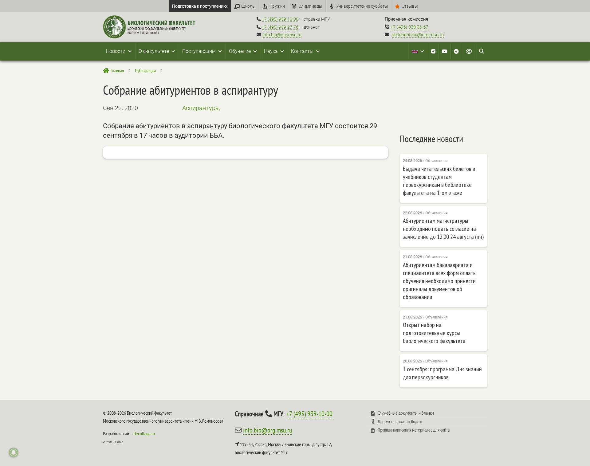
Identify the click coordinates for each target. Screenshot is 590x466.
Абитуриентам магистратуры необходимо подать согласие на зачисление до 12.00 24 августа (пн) (443, 229)
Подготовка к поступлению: (200, 6)
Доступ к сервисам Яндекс (400, 421)
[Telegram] (456, 51)
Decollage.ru (144, 433)
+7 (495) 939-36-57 (409, 27)
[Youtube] (444, 51)
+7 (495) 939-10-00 (280, 19)
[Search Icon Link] (481, 51)
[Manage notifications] (13, 452)
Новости (115, 51)
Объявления (436, 160)
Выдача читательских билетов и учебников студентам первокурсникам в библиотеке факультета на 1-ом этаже (439, 181)
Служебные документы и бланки (406, 413)
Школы (248, 6)
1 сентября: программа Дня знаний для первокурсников (442, 373)
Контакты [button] (302, 51)
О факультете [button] (154, 51)
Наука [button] (271, 51)
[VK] (433, 51)
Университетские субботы (362, 6)
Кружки (277, 6)
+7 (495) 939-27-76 (280, 27)
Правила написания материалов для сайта (414, 430)
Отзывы (410, 6)
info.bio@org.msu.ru (282, 34)
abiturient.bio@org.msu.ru (418, 35)
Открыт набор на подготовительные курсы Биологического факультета (434, 333)
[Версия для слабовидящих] (469, 51)
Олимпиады (310, 6)
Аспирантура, (201, 108)
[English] (418, 51)
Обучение (240, 51)
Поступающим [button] (199, 51)
